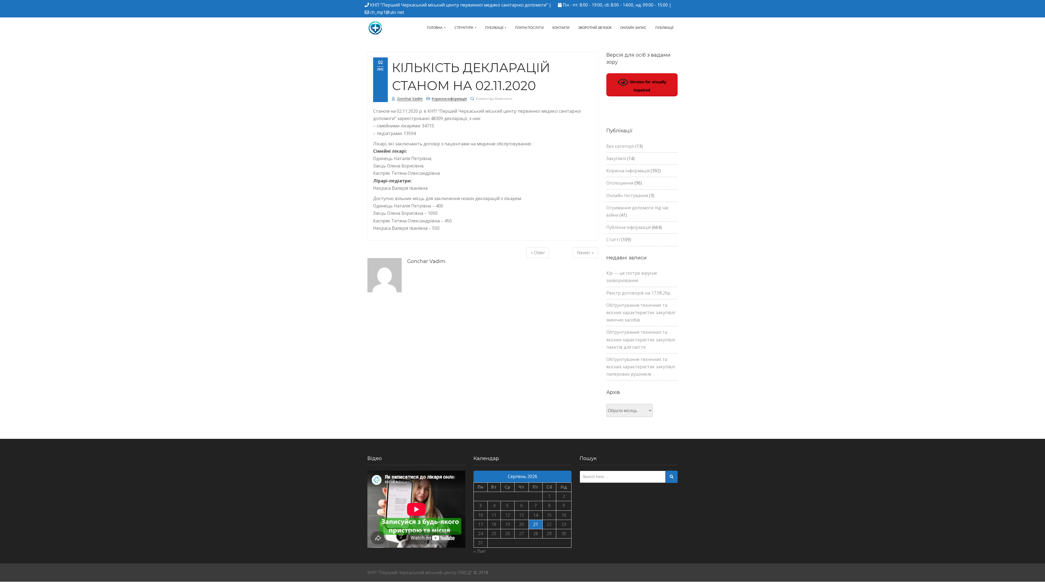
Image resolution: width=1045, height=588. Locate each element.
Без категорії (620, 146)
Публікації (494, 28)
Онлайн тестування (627, 195)
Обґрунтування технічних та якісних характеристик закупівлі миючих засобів (640, 312)
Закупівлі (616, 158)
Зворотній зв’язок (594, 28)
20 (521, 524)
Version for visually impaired (647, 85)
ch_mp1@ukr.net (387, 12)
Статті (613, 240)
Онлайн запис (633, 28)
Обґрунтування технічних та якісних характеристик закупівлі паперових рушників (640, 366)
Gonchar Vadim (410, 98)
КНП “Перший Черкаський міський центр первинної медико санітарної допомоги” (459, 5)
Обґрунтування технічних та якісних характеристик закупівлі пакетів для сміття (640, 339)
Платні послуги (529, 28)
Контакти (561, 28)
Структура (463, 28)
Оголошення (619, 183)
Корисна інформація (449, 98)
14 (535, 515)
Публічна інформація (628, 227)
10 (480, 515)
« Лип (479, 551)
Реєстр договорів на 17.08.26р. (638, 293)
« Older (538, 253)
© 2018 (481, 572)
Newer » (585, 253)
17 (480, 524)
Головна (434, 28)
